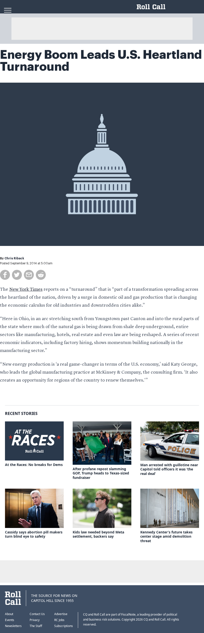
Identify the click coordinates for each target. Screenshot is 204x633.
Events (9, 620)
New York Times (26, 289)
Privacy (35, 620)
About (9, 614)
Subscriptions (63, 626)
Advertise (60, 614)
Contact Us (37, 614)
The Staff (36, 626)
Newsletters (13, 626)
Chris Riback (14, 258)
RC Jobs (59, 620)
